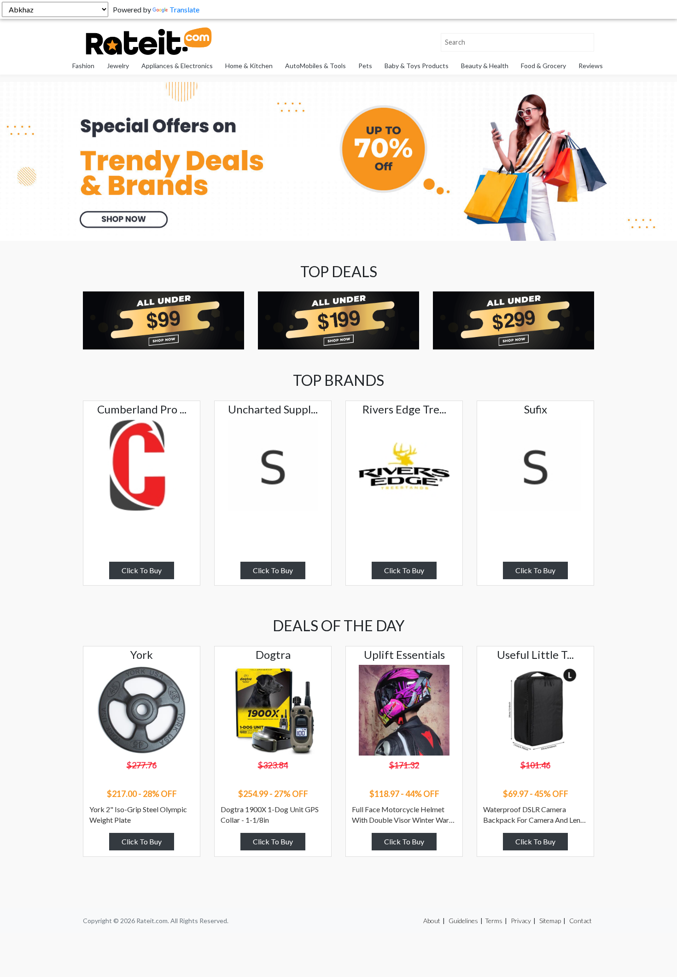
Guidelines (463, 921)
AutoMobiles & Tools (315, 66)
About (431, 921)
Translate (184, 9)
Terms (493, 921)
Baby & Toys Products (417, 66)
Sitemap (550, 921)
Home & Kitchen (249, 66)
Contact (580, 921)
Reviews (590, 66)
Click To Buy (142, 570)
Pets (365, 66)
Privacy (521, 921)
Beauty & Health (484, 66)
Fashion (83, 66)
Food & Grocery (543, 66)
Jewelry (118, 66)
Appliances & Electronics (177, 66)
